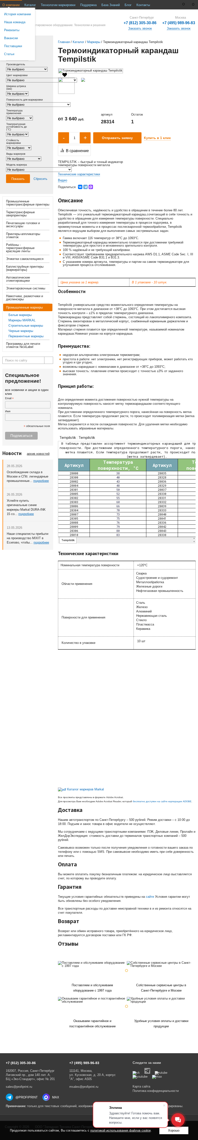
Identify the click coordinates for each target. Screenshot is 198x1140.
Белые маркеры (20, 315)
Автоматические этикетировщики (18, 279)
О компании (11, 5)
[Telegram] (85, 187)
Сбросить (40, 179)
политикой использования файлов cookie (120, 1130)
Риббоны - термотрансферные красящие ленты (20, 248)
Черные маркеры (20, 331)
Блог (128, 5)
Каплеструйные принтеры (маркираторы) (24, 268)
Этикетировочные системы (25, 288)
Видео (62, 180)
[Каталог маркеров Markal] (62, 789)
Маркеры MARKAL (21, 320)
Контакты (143, 5)
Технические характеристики (79, 174)
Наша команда (14, 22)
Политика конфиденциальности (156, 1091)
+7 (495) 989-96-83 (178, 23)
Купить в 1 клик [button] (157, 138)
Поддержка (88, 5)
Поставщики (13, 46)
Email (9, 398)
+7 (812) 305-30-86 (140, 23)
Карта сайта (141, 1086)
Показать (18, 179)
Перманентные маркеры (25, 336)
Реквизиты (11, 30)
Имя (7, 411)
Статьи (9, 54)
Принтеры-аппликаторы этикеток (23, 235)
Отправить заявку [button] (117, 138)
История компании (17, 14)
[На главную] (53, 20)
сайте (150, 896)
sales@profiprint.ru (19, 1087)
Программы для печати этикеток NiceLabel (23, 345)
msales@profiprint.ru (83, 1087)
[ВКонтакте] (80, 187)
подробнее (41, 481)
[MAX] (91, 187)
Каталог (30, 5)
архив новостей (38, 453)
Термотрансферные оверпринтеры (20, 213)
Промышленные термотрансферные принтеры (27, 202)
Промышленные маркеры (24, 307)
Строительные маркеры (25, 325)
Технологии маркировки (58, 5)
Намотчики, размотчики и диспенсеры (24, 297)
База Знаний (110, 5)
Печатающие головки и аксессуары (23, 224)
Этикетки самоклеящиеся (24, 259)
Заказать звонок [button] (179, 28)
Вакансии (11, 38)
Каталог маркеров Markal (85, 789)
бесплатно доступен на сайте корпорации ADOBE (162, 801)
